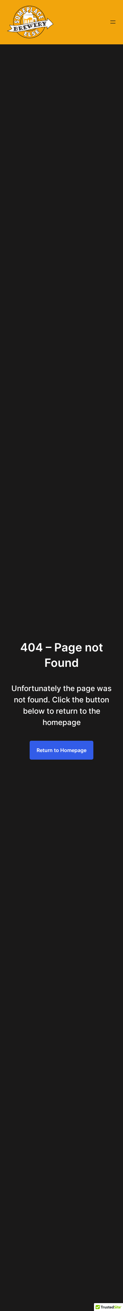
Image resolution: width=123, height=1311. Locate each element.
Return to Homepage (61, 750)
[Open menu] (113, 22)
